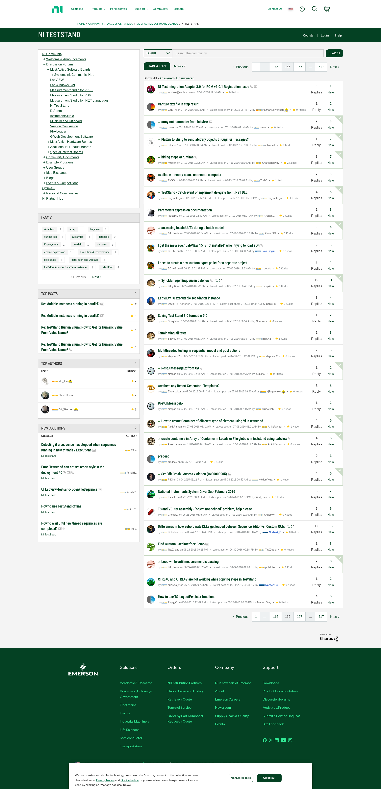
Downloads (271, 682)
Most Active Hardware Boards (71, 141)
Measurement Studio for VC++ (71, 90)
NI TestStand (59, 105)
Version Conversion (64, 126)
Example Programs (59, 162)
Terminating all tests (172, 333)
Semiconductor (131, 737)
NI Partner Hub (52, 198)
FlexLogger (58, 131)
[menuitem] (78, 9)
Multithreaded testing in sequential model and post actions (199, 350)
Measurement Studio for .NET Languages (79, 100)
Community (95, 23)
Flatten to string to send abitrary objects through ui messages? (205, 139)
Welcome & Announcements (66, 59)
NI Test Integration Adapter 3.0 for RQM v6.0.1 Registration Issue (204, 87)
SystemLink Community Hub (74, 74)
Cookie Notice (130, 780)
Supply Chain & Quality (232, 715)
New (330, 92)
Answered (166, 78)
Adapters (49, 229)
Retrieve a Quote (179, 699)
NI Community (52, 54)
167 (299, 67)
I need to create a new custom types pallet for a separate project (202, 263)
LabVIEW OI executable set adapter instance (189, 298)
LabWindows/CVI (62, 85)
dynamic (102, 244)
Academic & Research (136, 682)
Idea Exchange (56, 172)
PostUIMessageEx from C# (180, 368)
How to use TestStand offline (61, 506)
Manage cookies (241, 777)
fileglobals (50, 259)
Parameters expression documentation (185, 210)
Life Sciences (129, 729)
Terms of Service (179, 707)
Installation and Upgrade (84, 259)
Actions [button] (178, 66)
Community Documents (62, 157)
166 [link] (287, 67)
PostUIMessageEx (170, 403)
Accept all (269, 777)
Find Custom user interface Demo (181, 544)
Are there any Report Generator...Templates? (188, 386)
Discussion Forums (120, 23)
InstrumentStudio (62, 116)
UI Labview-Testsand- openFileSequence (69, 489)
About (219, 691)
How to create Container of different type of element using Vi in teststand (212, 421)
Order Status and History (185, 691)
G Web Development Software (71, 136)
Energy (125, 713)
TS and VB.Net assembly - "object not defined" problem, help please (205, 509)
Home (81, 23)
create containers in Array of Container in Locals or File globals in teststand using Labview (224, 438)
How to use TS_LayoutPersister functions (186, 597)
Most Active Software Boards (157, 23)
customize (78, 236)
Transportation (131, 746)
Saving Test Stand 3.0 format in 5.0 (182, 315)
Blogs (50, 178)
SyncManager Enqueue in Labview (185, 280)
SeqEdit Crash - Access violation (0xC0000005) (194, 474)
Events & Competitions (62, 183)
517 (321, 67)
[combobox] (248, 53)
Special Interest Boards (66, 152)
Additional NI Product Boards (70, 147)
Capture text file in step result (178, 104)
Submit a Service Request (281, 715)
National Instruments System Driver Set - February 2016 (196, 491)
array (72, 229)
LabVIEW (57, 80)
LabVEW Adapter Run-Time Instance (65, 267)
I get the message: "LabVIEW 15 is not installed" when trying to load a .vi (209, 245)
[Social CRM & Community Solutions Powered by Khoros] (329, 637)
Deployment (51, 244)
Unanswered (185, 78)
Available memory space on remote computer (189, 175)
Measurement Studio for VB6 (70, 95)
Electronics (128, 705)
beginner (95, 229)
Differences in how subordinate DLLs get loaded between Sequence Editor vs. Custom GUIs (222, 526)
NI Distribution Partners (184, 682)
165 (275, 67)
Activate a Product (276, 707)
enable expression (54, 252)
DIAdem (56, 110)
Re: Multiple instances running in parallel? (70, 304)
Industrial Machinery (135, 721)
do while (77, 244)
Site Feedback (273, 724)
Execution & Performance (95, 252)
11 (330, 280)
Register (309, 35)
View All (89, 293)
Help (338, 35)
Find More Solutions (89, 427)
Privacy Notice (105, 780)
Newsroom (223, 707)
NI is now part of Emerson (233, 682)
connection (50, 236)
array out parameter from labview (185, 122)
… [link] (265, 67)
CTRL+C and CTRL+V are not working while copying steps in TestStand (207, 579)
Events (220, 724)
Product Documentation (280, 691)
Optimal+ (48, 188)
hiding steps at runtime (177, 157)
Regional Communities (62, 193)
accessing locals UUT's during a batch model (192, 228)
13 (331, 526)
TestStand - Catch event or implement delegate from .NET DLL (204, 192)
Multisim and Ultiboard (66, 121)
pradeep (163, 456)
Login (325, 35)
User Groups (55, 167)
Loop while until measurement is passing (190, 561)
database (103, 236)
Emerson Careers (227, 699)
